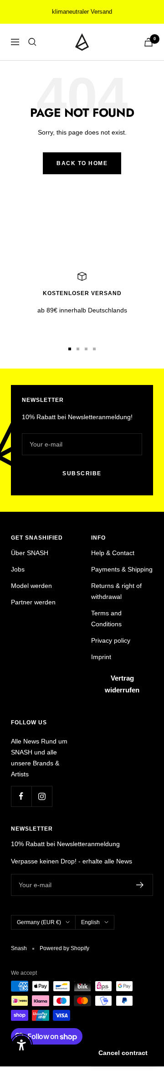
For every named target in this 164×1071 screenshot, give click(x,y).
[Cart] (148, 42)
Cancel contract (123, 1052)
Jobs (18, 569)
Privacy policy (110, 640)
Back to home (82, 163)
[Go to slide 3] (86, 349)
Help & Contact (112, 552)
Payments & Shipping (122, 569)
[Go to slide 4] (94, 349)
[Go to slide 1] (69, 349)
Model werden (31, 585)
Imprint (101, 656)
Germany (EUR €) (39, 922)
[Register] (140, 885)
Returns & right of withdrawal (116, 591)
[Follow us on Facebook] (21, 796)
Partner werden (33, 602)
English (90, 922)
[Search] (32, 42)
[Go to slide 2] (78, 349)
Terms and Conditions (106, 618)
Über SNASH (29, 552)
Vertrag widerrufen (122, 684)
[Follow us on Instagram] (41, 796)
